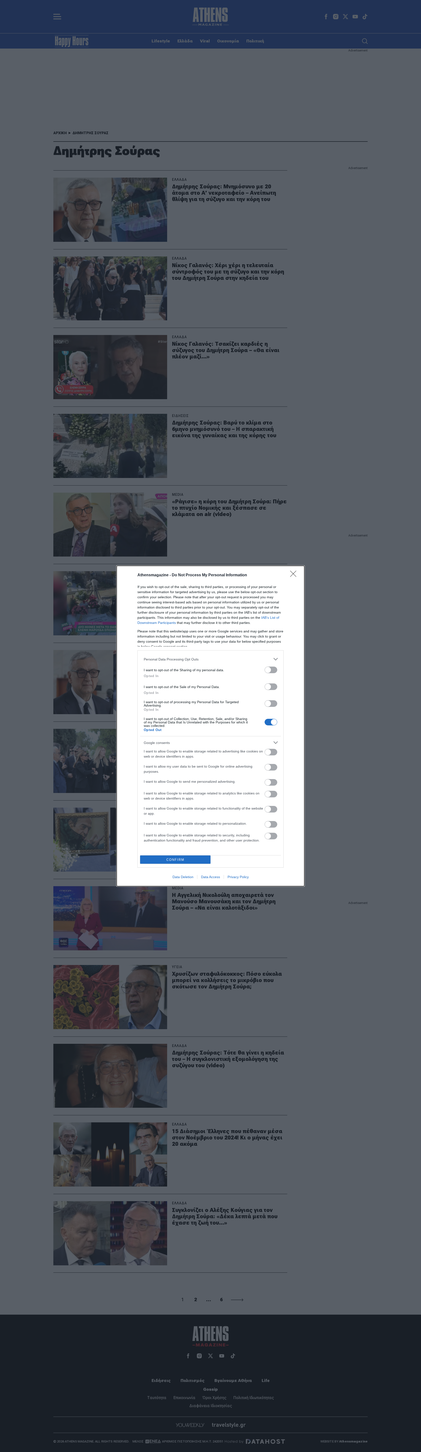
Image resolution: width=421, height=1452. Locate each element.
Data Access (210, 877)
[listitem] (210, 659)
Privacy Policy (238, 877)
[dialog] (210, 726)
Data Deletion (182, 877)
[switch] (271, 670)
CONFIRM (175, 860)
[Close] (294, 575)
